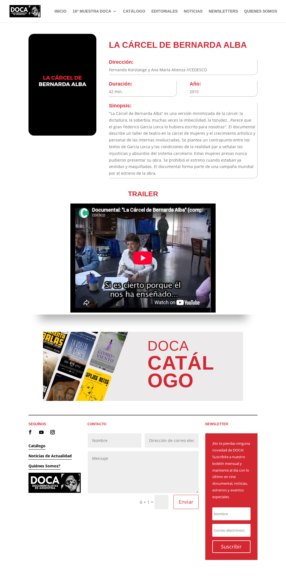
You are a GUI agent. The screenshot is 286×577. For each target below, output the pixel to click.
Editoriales (164, 11)
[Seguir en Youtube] (41, 432)
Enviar (186, 501)
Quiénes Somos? (44, 466)
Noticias (193, 11)
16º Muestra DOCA (92, 11)
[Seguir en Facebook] (30, 432)
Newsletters (223, 11)
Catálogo (134, 11)
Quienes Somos (260, 11)
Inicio (60, 11)
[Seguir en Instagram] (52, 432)
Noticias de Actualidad (50, 455)
